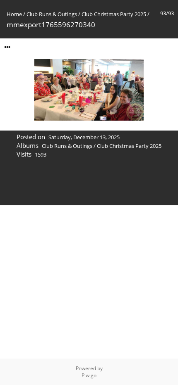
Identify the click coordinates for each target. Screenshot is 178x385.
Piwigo (89, 375)
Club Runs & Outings (51, 14)
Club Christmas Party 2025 (114, 14)
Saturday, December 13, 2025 (84, 137)
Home (14, 14)
